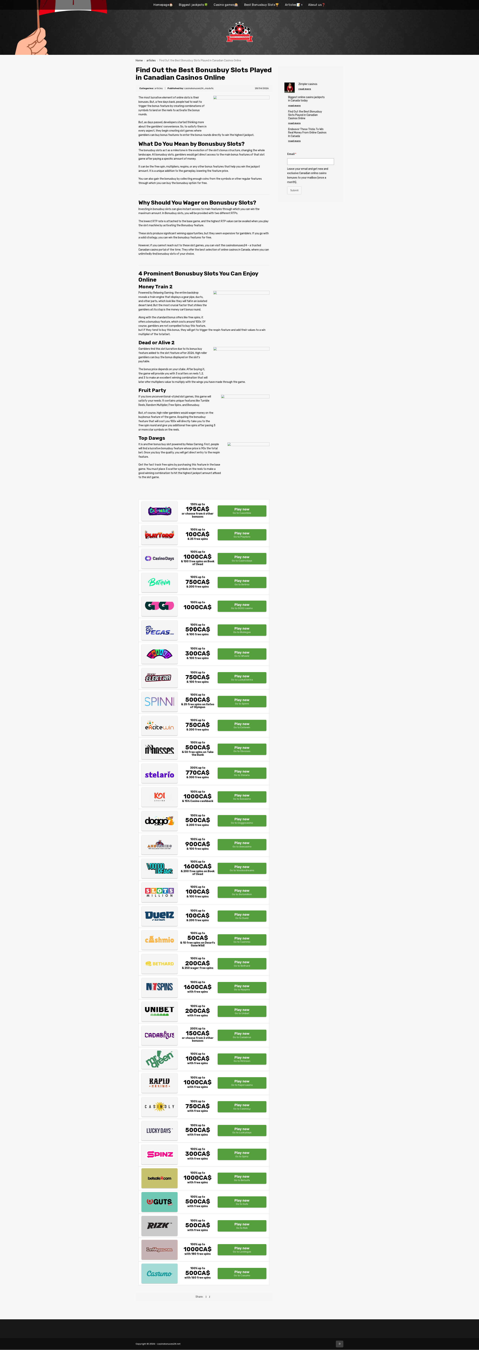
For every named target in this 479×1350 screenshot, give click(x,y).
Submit (294, 190)
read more (304, 89)
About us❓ (317, 5)
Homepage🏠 (163, 5)
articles (151, 60)
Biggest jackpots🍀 (193, 5)
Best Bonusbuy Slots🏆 (261, 5)
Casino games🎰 (226, 5)
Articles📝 (292, 5)
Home (139, 60)
